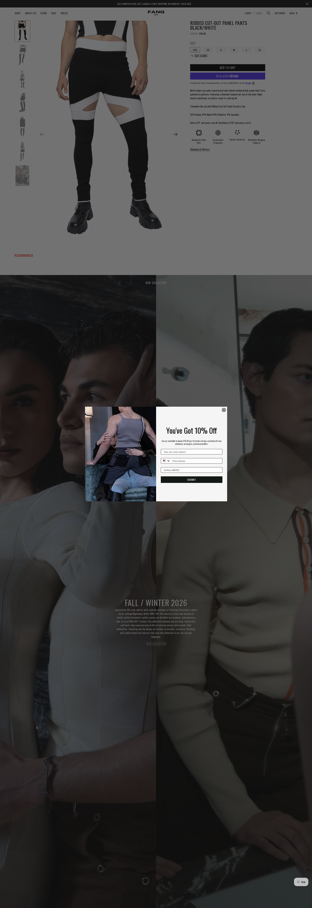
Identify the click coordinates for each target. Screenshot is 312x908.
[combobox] (165, 460)
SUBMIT (191, 479)
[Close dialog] (224, 410)
